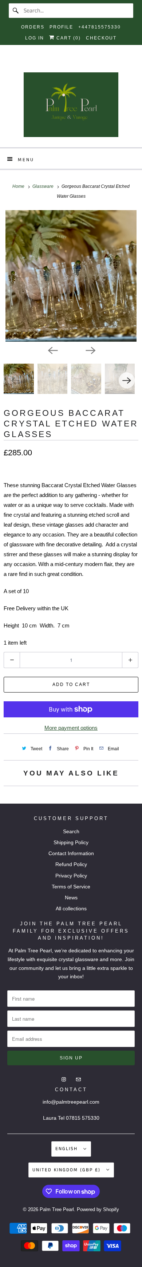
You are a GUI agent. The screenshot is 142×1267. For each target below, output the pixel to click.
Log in (34, 38)
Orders (32, 27)
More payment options (71, 728)
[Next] (90, 350)
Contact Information (71, 853)
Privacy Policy (71, 876)
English (67, 1148)
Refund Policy (71, 864)
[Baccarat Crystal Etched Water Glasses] (71, 276)
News (71, 897)
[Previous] (52, 350)
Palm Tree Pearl (57, 1209)
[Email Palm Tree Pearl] (77, 64)
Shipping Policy (71, 842)
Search (71, 831)
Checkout (101, 38)
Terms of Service (71, 886)
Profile (61, 27)
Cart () (68, 38)
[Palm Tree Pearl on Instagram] (64, 64)
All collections (71, 908)
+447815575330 (99, 27)
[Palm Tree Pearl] (71, 107)
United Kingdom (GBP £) (67, 1170)
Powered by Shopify (98, 1209)
